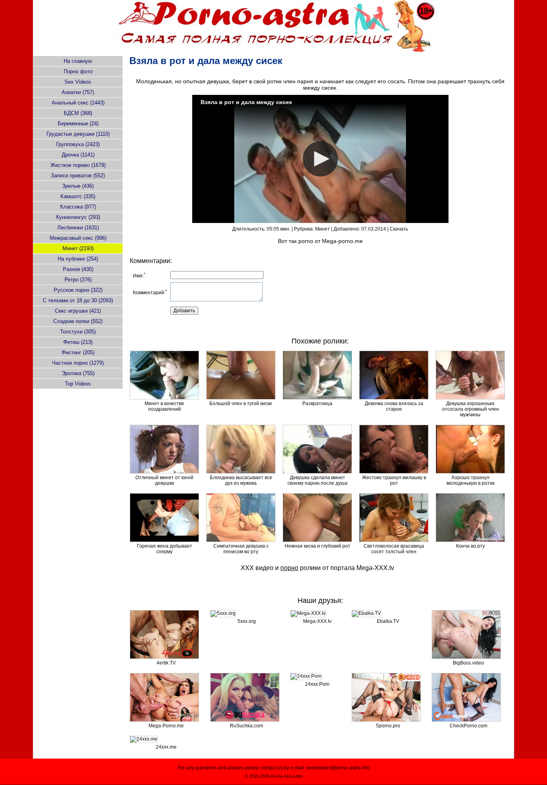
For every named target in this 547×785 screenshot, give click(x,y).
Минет (322, 229)
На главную (78, 61)
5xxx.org (246, 621)
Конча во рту (470, 546)
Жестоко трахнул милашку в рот (394, 480)
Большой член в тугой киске (240, 403)
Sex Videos (77, 82)
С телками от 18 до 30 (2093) (78, 300)
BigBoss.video (468, 663)
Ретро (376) (78, 280)
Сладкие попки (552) (78, 321)
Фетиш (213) (78, 342)
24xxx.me (166, 747)
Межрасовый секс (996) (78, 238)
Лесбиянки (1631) (78, 228)
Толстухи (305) (78, 332)
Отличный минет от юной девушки (164, 480)
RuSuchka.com (246, 726)
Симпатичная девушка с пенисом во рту (241, 548)
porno (305, 241)
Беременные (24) (78, 123)
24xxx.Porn (317, 684)
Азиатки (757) (78, 92)
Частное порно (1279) (78, 363)
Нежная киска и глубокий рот (317, 546)
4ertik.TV (166, 663)
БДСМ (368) (78, 113)
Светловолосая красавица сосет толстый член (394, 548)
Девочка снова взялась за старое (394, 406)
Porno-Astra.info (286, 776)
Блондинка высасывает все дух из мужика (241, 480)
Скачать (399, 229)
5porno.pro (388, 726)
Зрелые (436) (78, 186)
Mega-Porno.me (166, 726)
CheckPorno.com (468, 726)
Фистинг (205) (78, 352)
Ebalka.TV (388, 621)
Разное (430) (78, 269)
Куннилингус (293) (78, 217)
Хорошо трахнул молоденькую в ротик (470, 480)
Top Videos (78, 384)
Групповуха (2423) (78, 144)
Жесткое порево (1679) (78, 165)
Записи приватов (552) (78, 176)
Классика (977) (78, 207)
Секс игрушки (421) (78, 311)
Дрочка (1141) (78, 155)
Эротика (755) (78, 373)
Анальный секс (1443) (78, 103)
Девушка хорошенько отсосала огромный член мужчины (470, 409)
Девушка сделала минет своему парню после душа (318, 480)
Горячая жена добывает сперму (164, 548)
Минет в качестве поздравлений (164, 406)
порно (289, 567)
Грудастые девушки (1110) (78, 134)
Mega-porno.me (342, 241)
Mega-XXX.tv (375, 567)
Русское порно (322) (78, 290)
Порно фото (78, 71)
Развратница (317, 403)
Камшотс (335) (77, 196)
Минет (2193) (78, 248)
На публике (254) (78, 259)
